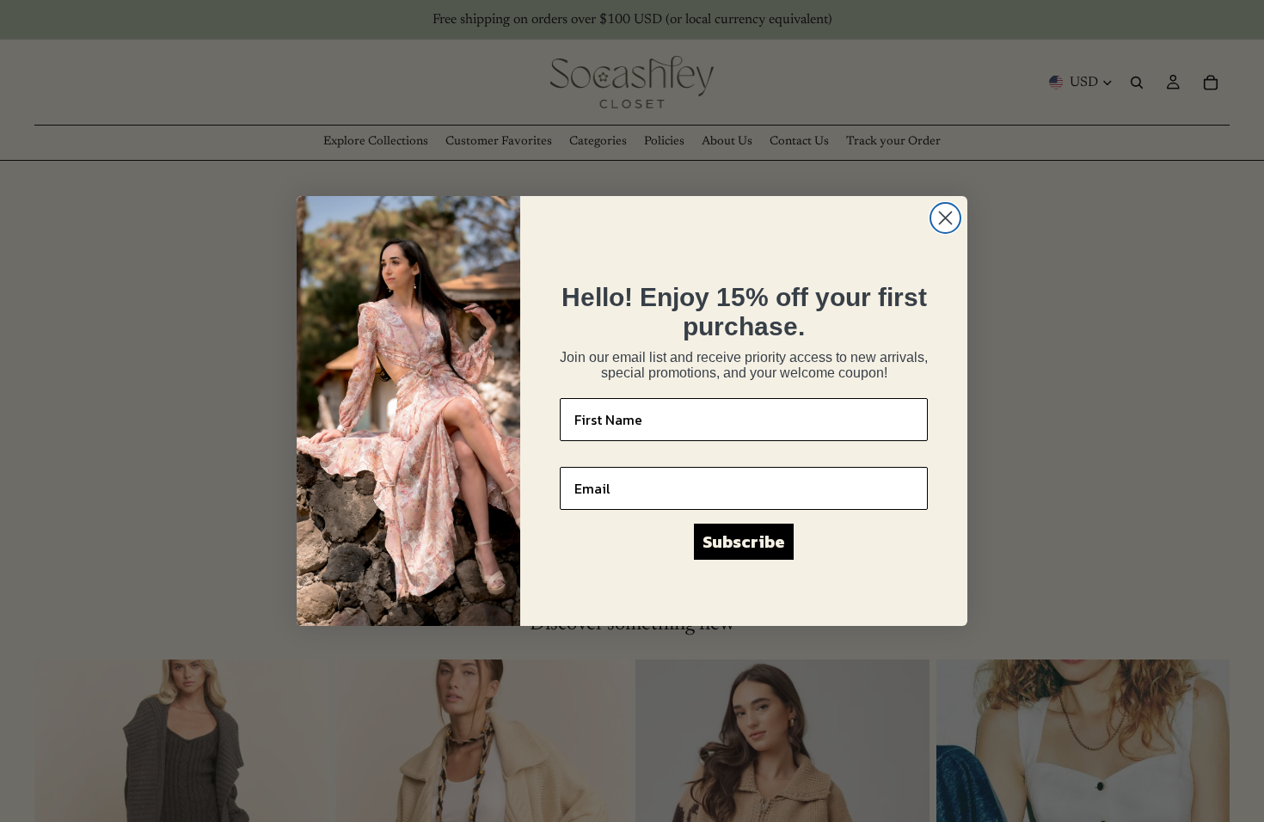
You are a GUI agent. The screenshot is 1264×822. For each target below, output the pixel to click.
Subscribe (744, 542)
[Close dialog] (945, 218)
